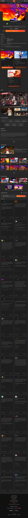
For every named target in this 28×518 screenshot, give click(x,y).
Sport (22, 43)
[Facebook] (14, 508)
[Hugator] (2, 280)
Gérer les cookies (14, 513)
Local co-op (11, 43)
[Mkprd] (16, 221)
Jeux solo (21, 43)
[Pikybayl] (2, 358)
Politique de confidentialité (14, 496)
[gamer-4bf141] (2, 416)
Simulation (25, 43)
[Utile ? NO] (12, 217)
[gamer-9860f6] (16, 377)
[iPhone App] (11, 511)
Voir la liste (8, 38)
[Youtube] (16, 508)
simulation (17, 46)
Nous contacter (14, 499)
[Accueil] (2, 1)
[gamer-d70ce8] (2, 221)
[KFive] (2, 241)
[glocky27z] (16, 201)
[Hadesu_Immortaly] (16, 436)
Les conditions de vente (14, 495)
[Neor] (16, 338)
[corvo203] (16, 241)
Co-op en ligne (14, 43)
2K (7, 41)
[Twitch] (18, 508)
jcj (19, 46)
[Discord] (8, 508)
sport (14, 46)
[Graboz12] (2, 377)
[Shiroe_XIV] (16, 397)
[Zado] (16, 260)
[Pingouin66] (16, 455)
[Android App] (16, 511)
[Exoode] (16, 358)
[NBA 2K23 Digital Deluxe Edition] (20, 57)
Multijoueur (18, 43)
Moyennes (8, 44)
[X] (10, 508)
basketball (12, 46)
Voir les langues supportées (10, 39)
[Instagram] (12, 508)
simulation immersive (8, 46)
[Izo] (16, 475)
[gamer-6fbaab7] (16, 299)
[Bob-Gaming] (2, 455)
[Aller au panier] (24, 1)
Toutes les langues (25, 192)
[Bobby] (2, 260)
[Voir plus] (7, 208)
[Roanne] (2, 397)
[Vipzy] (2, 475)
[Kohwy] (16, 416)
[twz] (2, 436)
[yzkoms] (2, 201)
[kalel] (2, 319)
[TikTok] (20, 508)
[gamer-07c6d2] (2, 338)
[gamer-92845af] (16, 280)
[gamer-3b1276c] (2, 299)
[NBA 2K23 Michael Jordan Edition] (14, 76)
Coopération (8, 43)
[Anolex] (16, 319)
